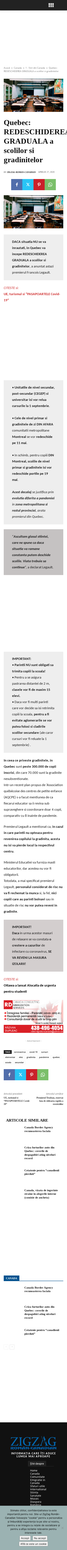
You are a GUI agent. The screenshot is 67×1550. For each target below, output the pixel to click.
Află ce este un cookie (33, 1543)
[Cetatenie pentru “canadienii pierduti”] (13, 1175)
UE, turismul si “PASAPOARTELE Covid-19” (17, 1100)
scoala (8, 1062)
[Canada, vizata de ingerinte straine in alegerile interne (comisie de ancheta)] (13, 1195)
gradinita (31, 1057)
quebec (56, 1057)
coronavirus (20, 1052)
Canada (18, 67)
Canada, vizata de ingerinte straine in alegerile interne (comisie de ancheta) (41, 1194)
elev (21, 1057)
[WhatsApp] (50, 184)
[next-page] (12, 1347)
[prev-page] (6, 1347)
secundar (19, 1062)
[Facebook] (16, 184)
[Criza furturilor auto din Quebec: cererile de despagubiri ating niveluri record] (13, 1152)
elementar (10, 1057)
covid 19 (33, 1052)
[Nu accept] (62, 1528)
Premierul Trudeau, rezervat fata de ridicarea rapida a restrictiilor (49, 1100)
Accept (25, 1538)
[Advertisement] (33, 341)
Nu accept (40, 1538)
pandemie (44, 1057)
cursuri (44, 1052)
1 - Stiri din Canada (35, 67)
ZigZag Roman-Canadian (21, 172)
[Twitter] (28, 184)
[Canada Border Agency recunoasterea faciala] (13, 1132)
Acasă (7, 67)
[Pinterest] (39, 184)
